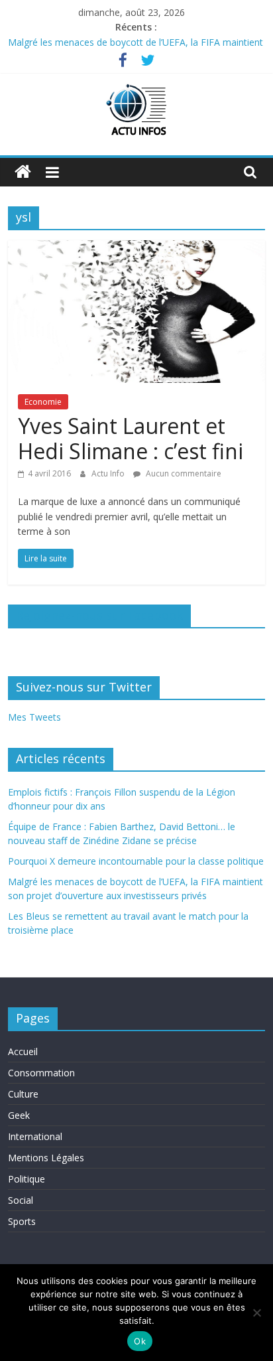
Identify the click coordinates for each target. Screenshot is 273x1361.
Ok (140, 1341)
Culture (23, 1094)
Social (20, 1200)
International (35, 1136)
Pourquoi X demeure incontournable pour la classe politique (136, 861)
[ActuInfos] (23, 172)
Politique (26, 1179)
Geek (19, 1115)
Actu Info (109, 473)
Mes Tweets (34, 717)
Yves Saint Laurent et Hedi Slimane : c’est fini (130, 438)
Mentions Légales (46, 1157)
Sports (22, 1221)
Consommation (41, 1072)
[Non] (256, 1312)
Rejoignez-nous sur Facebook (99, 615)
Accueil (23, 1051)
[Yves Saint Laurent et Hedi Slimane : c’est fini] (136, 248)
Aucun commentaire (182, 473)
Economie (43, 401)
